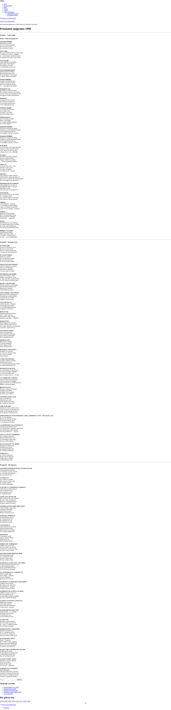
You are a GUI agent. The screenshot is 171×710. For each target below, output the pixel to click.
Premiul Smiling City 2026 (11, 687)
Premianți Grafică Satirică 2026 (12, 692)
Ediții (5, 7)
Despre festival (8, 5)
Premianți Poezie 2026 (10, 689)
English (15, 15)
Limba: (6, 12)
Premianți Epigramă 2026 (11, 690)
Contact (6, 10)
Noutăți (6, 9)
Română (15, 13)
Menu (2, 1)
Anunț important (8, 693)
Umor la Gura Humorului (7, 21)
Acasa (5, 4)
